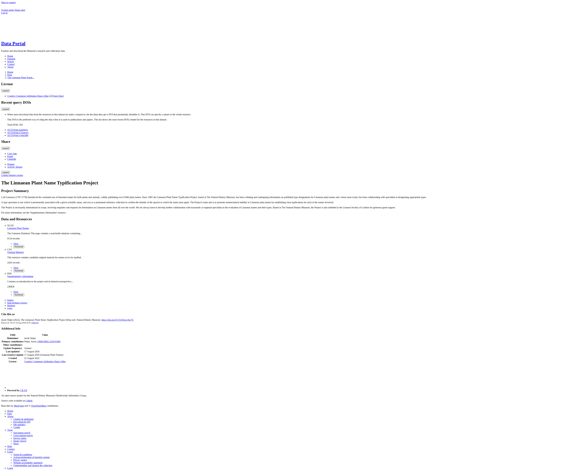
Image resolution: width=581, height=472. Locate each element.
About (10, 416)
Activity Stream (14, 167)
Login (10, 468)
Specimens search (21, 432)
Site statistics (19, 424)
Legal (10, 452)
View (15, 243)
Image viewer (19, 441)
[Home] (24, 36)
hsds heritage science (17, 303)
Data (9, 75)
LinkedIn (11, 159)
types (9, 308)
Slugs (16, 443)
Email (10, 156)
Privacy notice (20, 460)
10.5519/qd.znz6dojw (17, 130)
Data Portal (13, 43)
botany (10, 300)
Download (19, 247)
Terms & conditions (22, 454)
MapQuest (19, 406)
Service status (19, 438)
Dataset (10, 164)
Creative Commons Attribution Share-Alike (28, 96)
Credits (16, 427)
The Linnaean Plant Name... (20, 77)
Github (29, 400)
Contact (11, 449)
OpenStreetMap (38, 406)
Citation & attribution (23, 419)
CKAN (23, 390)
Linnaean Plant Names (18, 228)
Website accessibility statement (28, 462)
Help (9, 446)
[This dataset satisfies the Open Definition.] (56, 96)
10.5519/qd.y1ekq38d (17, 135)
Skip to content (8, 2)
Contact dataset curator (12, 175)
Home (10, 411)
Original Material (15, 252)
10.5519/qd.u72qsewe (17, 132)
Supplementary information (20, 276)
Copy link (12, 153)
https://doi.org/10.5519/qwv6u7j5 (117, 320)
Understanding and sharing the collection (32, 465)
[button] (24, 25)
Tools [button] (10, 430)
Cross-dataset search (23, 435)
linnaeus (11, 305)
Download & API (21, 422)
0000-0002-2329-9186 (49, 341)
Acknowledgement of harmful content (31, 457)
